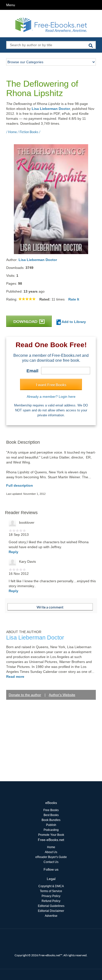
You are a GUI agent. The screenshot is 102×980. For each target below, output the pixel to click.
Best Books (51, 815)
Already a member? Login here (51, 397)
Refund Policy (51, 901)
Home (51, 847)
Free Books (51, 810)
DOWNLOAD (25, 321)
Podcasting (51, 830)
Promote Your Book (51, 835)
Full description (19, 485)
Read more (15, 677)
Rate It (73, 299)
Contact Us (51, 862)
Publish (51, 825)
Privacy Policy (51, 896)
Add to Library (73, 322)
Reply (13, 552)
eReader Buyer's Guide (51, 857)
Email (32, 370)
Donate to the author (25, 695)
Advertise (51, 916)
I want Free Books (51, 384)
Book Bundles (51, 820)
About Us (51, 852)
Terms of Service (51, 891)
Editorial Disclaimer (51, 911)
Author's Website (62, 695)
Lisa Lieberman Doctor (51, 109)
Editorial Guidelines (51, 906)
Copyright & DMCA (51, 886)
